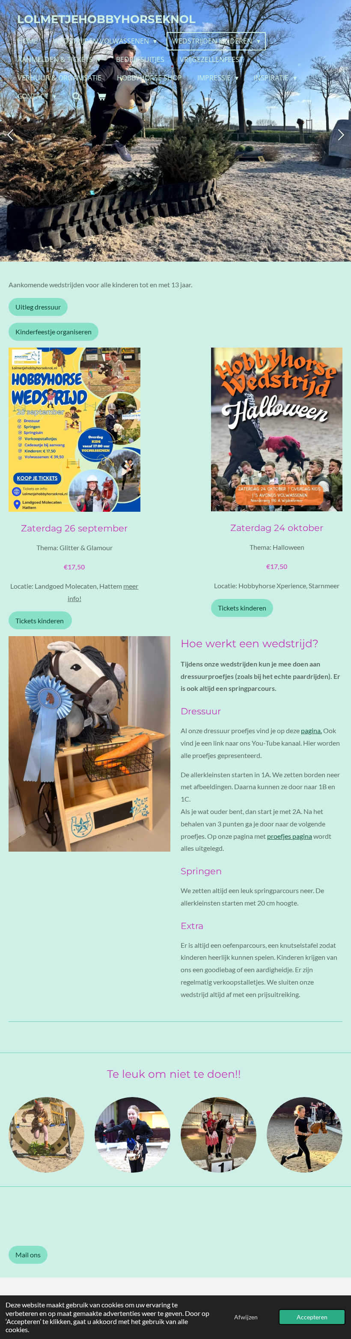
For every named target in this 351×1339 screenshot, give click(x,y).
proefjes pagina (289, 836)
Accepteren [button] (312, 1317)
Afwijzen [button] (246, 1317)
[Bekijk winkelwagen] (101, 96)
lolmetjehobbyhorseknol (106, 19)
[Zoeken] (76, 96)
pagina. (311, 730)
